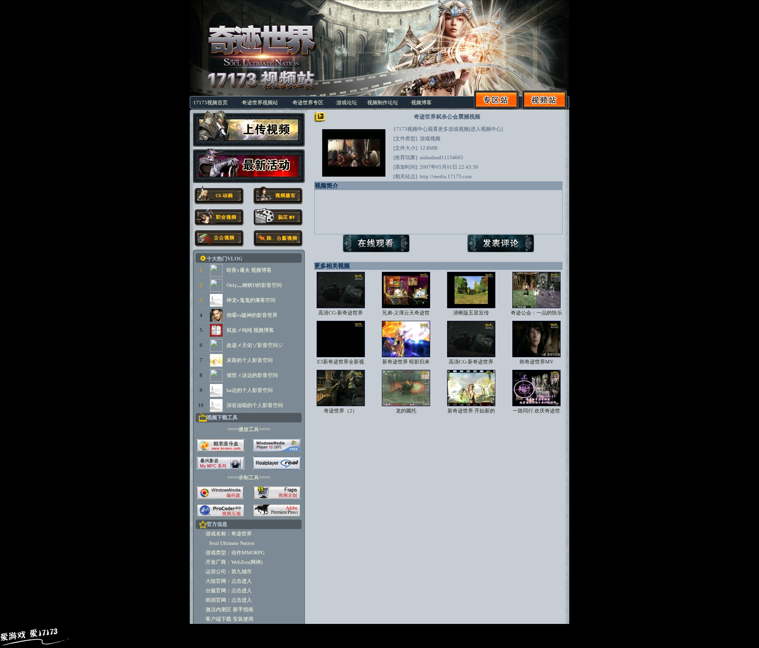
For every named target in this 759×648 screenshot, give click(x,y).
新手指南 (243, 609)
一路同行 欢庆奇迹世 (536, 411)
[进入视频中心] (486, 129)
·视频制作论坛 (382, 102)
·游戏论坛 (346, 102)
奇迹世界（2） (340, 411)
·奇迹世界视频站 (259, 102)
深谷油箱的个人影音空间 (255, 405)
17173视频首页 (210, 102)
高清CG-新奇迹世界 (340, 313)
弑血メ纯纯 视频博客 (250, 330)
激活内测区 (218, 609)
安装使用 (243, 619)
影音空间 (271, 285)
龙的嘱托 (406, 411)
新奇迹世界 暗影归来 (406, 362)
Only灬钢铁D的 (244, 285)
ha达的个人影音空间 (250, 390)
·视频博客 (421, 102)
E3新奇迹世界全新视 (340, 362)
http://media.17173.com (446, 176)
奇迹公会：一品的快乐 (536, 313)
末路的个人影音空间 (250, 360)
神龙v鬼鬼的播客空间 (251, 300)
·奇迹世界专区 (307, 102)
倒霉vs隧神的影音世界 (252, 315)
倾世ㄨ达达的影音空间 (252, 375)
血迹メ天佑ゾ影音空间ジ (255, 345)
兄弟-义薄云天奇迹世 (406, 313)
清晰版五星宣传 (471, 313)
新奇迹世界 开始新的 (471, 411)
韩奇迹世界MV (536, 362)
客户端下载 (218, 619)
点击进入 (241, 581)
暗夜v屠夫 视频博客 (249, 270)
